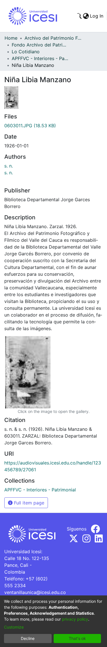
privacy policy (75, 619)
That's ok (77, 638)
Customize (14, 627)
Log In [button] (97, 16)
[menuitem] (85, 15)
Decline (28, 638)
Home (11, 38)
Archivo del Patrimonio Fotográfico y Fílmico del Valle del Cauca (53, 38)
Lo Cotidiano (26, 51)
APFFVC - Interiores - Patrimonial (40, 58)
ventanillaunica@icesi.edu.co (35, 592)
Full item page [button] (28, 503)
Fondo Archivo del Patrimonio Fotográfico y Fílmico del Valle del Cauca (40, 45)
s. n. (8, 166)
